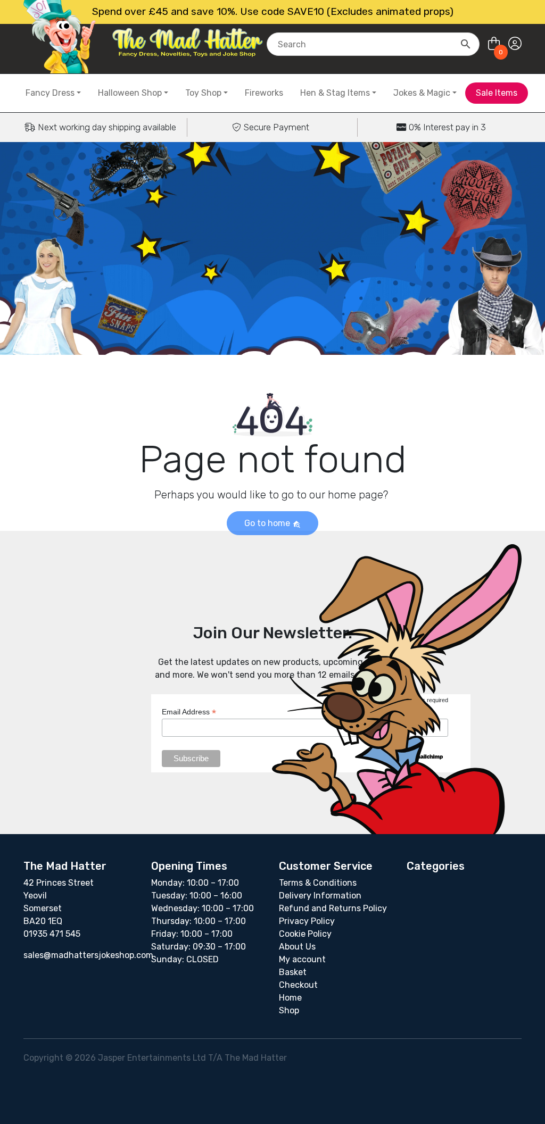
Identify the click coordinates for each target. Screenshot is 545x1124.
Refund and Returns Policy (333, 908)
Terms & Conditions (318, 883)
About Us (297, 947)
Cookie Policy (305, 934)
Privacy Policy (307, 921)
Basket (293, 972)
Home (290, 998)
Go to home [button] (268, 523)
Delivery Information (320, 895)
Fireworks (264, 93)
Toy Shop (203, 93)
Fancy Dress (50, 93)
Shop (289, 1010)
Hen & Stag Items (335, 93)
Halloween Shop (130, 93)
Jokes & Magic (421, 93)
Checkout (298, 985)
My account (302, 959)
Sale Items (496, 93)
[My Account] (515, 44)
